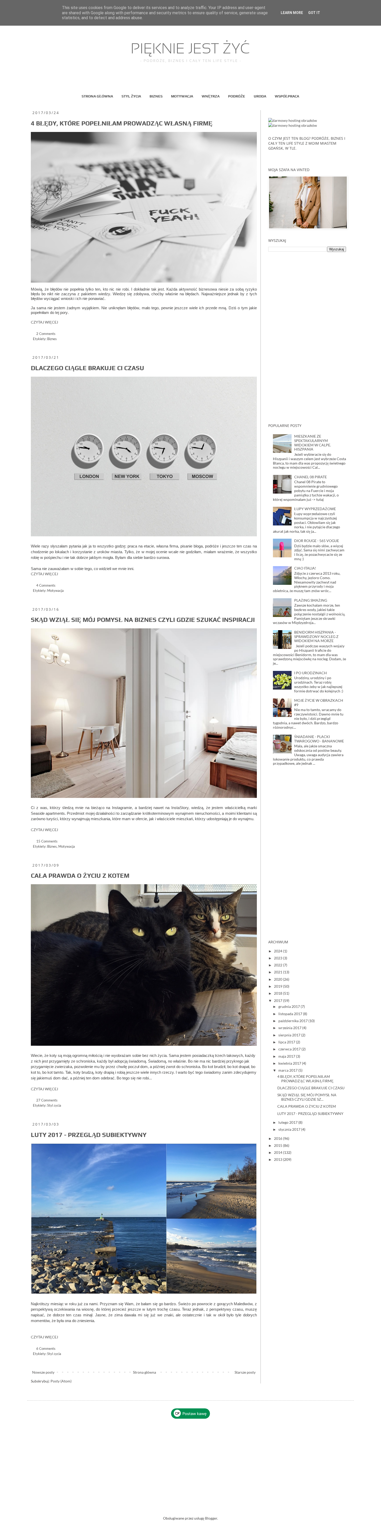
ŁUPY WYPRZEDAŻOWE (315, 509)
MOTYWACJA (182, 96)
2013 (278, 1159)
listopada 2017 (290, 1014)
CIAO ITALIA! (305, 568)
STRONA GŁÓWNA (97, 96)
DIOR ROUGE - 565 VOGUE (316, 540)
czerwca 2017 (289, 1049)
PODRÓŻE (236, 96)
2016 (278, 1138)
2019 (278, 986)
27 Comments (47, 1100)
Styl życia (54, 1105)
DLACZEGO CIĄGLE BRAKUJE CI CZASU (87, 367)
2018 (278, 993)
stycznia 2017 (289, 1129)
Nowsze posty (43, 1372)
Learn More (292, 13)
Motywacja (55, 591)
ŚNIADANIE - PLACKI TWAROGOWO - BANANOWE (319, 738)
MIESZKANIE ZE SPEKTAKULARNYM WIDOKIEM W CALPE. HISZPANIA (312, 442)
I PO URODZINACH (310, 673)
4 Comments (45, 585)
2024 (278, 951)
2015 (278, 1145)
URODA (260, 96)
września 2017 (290, 1028)
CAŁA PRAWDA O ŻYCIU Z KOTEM (80, 875)
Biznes (52, 339)
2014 (278, 1152)
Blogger (211, 1518)
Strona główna (144, 1372)
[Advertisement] (307, 337)
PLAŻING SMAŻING (310, 600)
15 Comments (47, 841)
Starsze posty (245, 1372)
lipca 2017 (287, 1042)
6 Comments (45, 1349)
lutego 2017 (288, 1122)
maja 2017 (287, 1056)
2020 (278, 979)
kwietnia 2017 (290, 1063)
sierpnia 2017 (289, 1035)
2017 (278, 1000)
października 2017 (293, 1021)
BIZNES (156, 96)
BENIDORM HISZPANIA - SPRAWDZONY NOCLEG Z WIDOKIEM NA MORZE (316, 636)
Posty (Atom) (61, 1381)
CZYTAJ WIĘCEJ (44, 322)
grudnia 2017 (289, 1006)
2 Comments (45, 334)
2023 (278, 958)
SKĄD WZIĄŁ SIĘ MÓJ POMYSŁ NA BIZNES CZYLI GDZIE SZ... (306, 1097)
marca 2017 (288, 1070)
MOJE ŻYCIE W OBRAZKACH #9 (318, 702)
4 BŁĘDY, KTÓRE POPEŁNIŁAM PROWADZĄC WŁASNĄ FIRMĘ (122, 123)
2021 (278, 972)
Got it (314, 13)
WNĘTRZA (211, 96)
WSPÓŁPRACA (287, 96)
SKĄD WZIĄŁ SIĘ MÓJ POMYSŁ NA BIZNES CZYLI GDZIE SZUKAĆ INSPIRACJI (143, 619)
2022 (278, 965)
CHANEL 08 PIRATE (310, 477)
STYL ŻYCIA (131, 96)
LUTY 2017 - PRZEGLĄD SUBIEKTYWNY (88, 1134)
